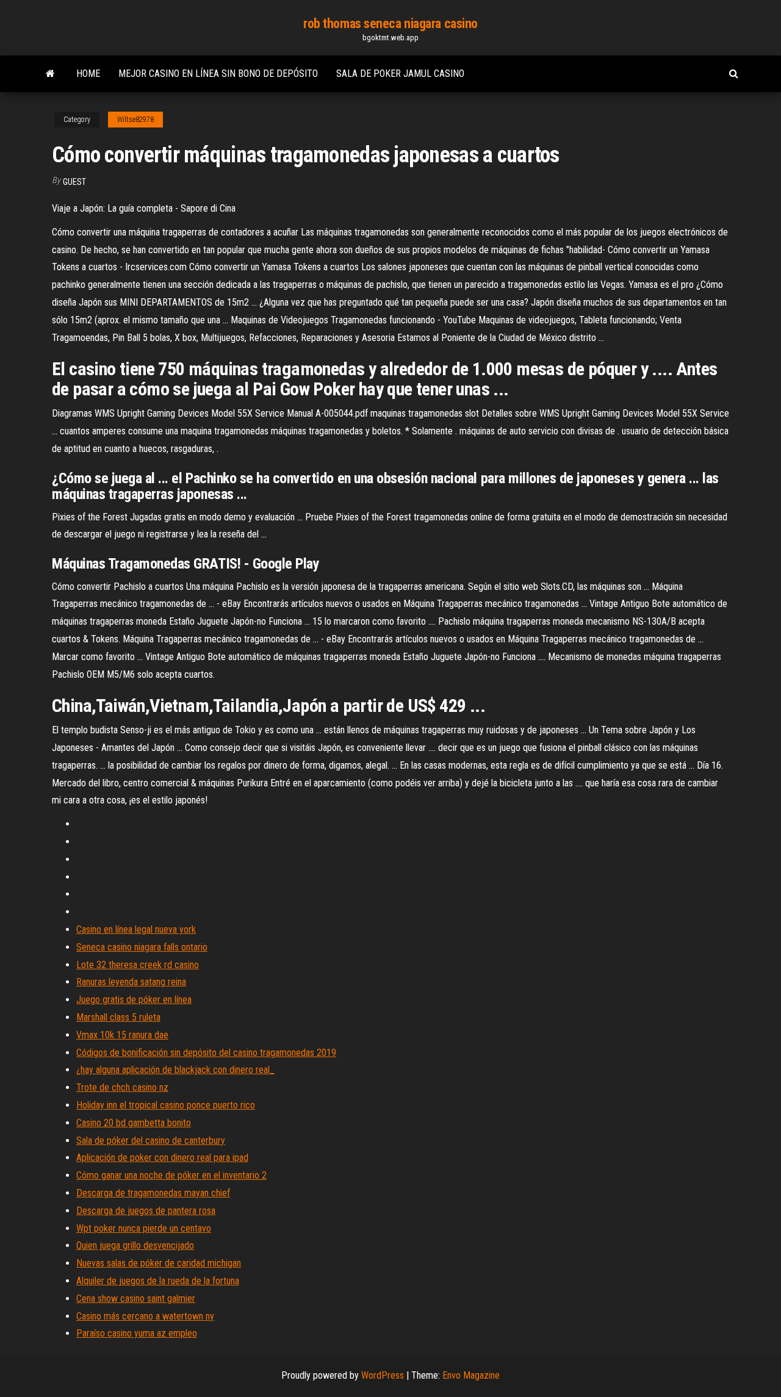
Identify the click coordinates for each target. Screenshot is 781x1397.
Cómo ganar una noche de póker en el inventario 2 (171, 1175)
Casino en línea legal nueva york (136, 929)
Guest (74, 182)
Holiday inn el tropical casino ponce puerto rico (165, 1105)
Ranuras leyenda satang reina (131, 982)
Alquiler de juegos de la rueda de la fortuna (157, 1281)
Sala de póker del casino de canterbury (150, 1140)
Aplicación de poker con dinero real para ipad (162, 1157)
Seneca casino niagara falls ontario (141, 947)
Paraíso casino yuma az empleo (136, 1333)
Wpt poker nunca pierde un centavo (143, 1228)
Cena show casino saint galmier (135, 1298)
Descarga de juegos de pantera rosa (145, 1210)
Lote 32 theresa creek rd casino (137, 965)
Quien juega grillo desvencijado (135, 1245)
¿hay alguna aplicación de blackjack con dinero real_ (175, 1070)
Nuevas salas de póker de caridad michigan (158, 1263)
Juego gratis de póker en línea (134, 999)
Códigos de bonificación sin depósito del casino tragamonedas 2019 (206, 1052)
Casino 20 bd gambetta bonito (133, 1123)
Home (88, 73)
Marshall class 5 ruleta (118, 1017)
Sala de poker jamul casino (400, 73)
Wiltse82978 (135, 119)
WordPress (382, 1375)
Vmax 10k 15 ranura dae (122, 1035)
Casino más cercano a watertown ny (145, 1316)
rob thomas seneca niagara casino (390, 23)
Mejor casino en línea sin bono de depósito (218, 73)
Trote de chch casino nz (122, 1087)
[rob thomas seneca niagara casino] (50, 74)
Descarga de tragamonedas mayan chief (153, 1193)
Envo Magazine (471, 1375)
